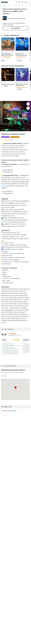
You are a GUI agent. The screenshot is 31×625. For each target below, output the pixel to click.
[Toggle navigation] (29, 2)
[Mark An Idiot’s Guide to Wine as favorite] (12, 70)
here (10, 255)
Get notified (15, 28)
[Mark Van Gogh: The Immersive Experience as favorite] (27, 39)
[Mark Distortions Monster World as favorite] (28, 108)
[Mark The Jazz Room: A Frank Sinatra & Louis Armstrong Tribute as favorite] (27, 70)
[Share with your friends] (28, 104)
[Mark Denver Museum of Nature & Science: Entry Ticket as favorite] (12, 39)
